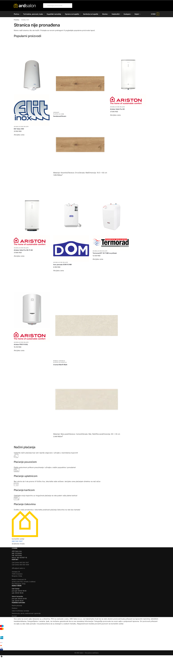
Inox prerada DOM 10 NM (62, 264)
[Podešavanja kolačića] (1, 656)
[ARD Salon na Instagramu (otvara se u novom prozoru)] (13, 546)
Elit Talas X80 (19, 129)
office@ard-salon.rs (18, 568)
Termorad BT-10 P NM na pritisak (105, 253)
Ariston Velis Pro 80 (117, 109)
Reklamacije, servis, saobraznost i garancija (26, 613)
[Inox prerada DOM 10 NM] (71, 207)
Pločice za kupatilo (60, 362)
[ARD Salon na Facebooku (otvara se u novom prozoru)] (17, 546)
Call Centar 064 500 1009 (20, 564)
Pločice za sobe (58, 114)
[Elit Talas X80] (32, 66)
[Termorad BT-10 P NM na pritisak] (111, 207)
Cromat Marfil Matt (60, 365)
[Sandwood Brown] (80, 75)
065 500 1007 (17, 541)
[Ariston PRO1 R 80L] (32, 302)
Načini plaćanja (17, 605)
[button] (155, 14)
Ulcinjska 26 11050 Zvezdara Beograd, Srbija (17, 574)
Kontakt (14, 616)
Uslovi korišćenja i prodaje (20, 611)
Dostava (14, 608)
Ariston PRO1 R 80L (21, 344)
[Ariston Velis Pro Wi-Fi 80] (32, 207)
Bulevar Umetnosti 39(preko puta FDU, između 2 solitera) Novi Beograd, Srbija (23, 582)
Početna (16, 20)
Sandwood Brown (59, 116)
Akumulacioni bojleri (21, 126)
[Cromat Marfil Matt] (86, 317)
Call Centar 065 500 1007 (20, 562)
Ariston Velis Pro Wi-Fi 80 (23, 250)
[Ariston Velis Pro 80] (128, 66)
